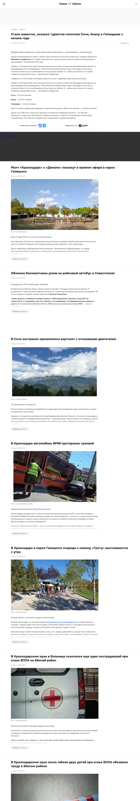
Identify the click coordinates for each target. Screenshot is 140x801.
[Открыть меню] (4, 4)
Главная (14, 29)
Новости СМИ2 (9, 136)
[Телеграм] (44, 125)
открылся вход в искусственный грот (62, 622)
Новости (22, 29)
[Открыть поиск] (136, 4)
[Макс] (40, 125)
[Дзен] (83, 125)
